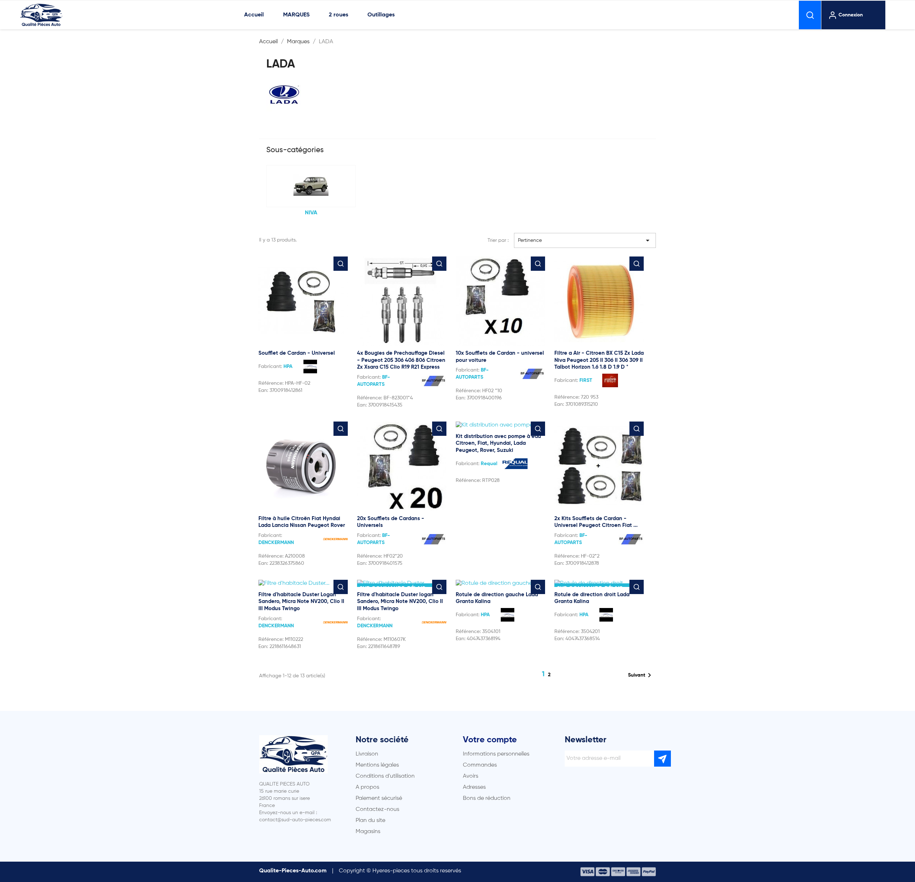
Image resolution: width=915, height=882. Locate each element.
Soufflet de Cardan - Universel (296, 353)
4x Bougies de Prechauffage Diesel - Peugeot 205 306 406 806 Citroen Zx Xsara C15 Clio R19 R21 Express (401, 360)
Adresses (474, 787)
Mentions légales (377, 765)
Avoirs (470, 776)
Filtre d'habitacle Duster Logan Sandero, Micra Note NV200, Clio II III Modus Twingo (301, 602)
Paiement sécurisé (379, 798)
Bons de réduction (486, 798)
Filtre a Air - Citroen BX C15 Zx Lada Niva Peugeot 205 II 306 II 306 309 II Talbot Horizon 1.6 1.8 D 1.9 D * (599, 360)
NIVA (311, 213)
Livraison (367, 754)
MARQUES (296, 15)
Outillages (381, 15)
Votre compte (490, 740)
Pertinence (585, 240)
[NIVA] (311, 186)
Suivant (641, 675)
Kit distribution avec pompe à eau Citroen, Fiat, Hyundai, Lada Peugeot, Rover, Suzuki (498, 443)
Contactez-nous (377, 809)
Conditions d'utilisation (385, 776)
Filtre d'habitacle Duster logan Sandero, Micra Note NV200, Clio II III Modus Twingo (400, 602)
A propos (367, 787)
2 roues (338, 15)
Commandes (480, 765)
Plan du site (370, 820)
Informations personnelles (496, 754)
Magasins (368, 831)
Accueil (254, 15)
